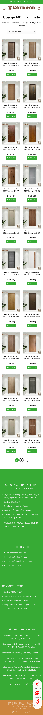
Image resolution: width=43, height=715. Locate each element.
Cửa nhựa (30, 703)
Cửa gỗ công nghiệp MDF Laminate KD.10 (32, 232)
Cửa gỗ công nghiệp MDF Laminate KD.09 (11, 232)
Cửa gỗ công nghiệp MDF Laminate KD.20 (32, 441)
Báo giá (24, 706)
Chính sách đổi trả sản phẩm (15, 553)
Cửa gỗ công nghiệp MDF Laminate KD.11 (11, 274)
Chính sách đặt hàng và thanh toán (17, 557)
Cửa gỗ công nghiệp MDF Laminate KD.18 (32, 399)
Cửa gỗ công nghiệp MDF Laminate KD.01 (11, 64)
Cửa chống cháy (29, 705)
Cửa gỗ (25, 23)
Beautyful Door (23, 609)
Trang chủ (5, 23)
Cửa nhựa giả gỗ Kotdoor (25, 605)
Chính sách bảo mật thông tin (15, 565)
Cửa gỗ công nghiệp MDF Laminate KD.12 (32, 274)
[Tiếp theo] (26, 460)
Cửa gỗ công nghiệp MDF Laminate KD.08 (32, 190)
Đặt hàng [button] (11, 74)
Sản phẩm (16, 23)
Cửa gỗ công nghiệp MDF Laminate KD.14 (32, 316)
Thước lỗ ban (22, 708)
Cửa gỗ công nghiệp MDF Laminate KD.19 (11, 441)
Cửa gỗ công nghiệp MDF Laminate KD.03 (11, 106)
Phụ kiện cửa (13, 706)
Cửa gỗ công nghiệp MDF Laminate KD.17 (11, 399)
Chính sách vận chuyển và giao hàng (18, 561)
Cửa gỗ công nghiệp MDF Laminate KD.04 (32, 106)
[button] (4, 8)
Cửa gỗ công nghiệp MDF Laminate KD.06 (32, 148)
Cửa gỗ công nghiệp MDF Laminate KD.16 (32, 358)
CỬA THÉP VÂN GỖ (14, 705)
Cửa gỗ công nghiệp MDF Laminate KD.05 (11, 148)
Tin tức (32, 706)
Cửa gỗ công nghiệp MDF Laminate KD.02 (32, 64)
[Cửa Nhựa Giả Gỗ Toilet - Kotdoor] (21, 7)
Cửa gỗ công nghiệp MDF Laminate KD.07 (11, 190)
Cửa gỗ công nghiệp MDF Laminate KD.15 (11, 358)
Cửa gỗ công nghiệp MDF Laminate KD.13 (11, 316)
